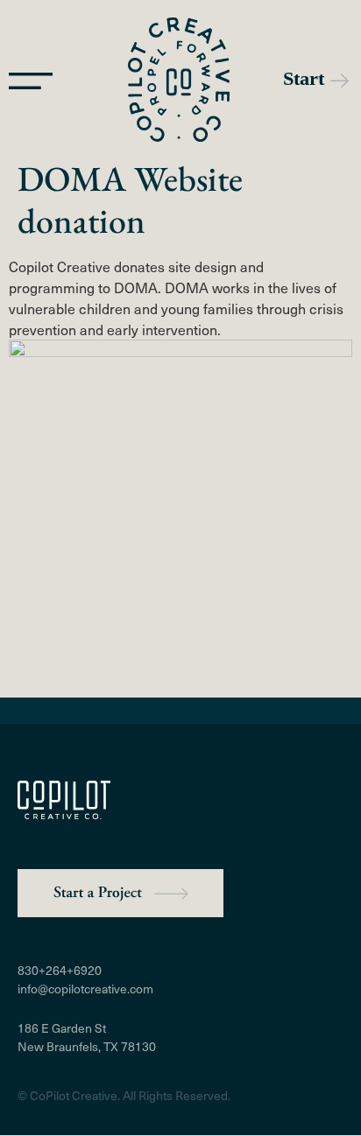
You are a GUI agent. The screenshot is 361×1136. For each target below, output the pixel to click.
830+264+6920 (60, 970)
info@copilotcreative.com (85, 988)
